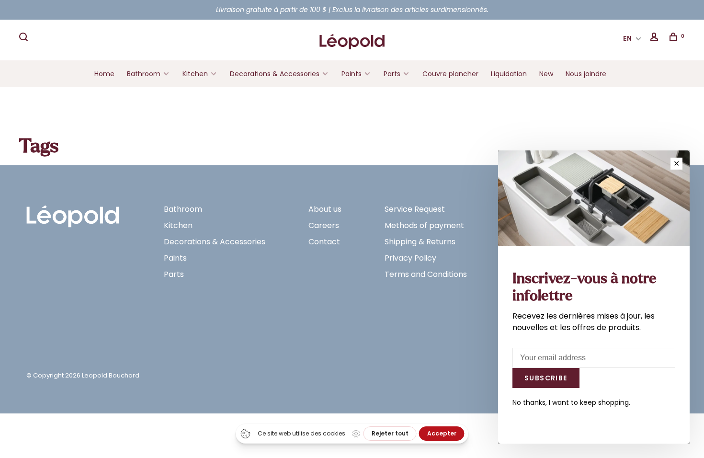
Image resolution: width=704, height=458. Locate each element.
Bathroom (143, 74)
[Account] (655, 38)
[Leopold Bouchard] (72, 212)
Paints (351, 74)
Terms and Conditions (426, 274)
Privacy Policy (410, 257)
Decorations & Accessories (274, 74)
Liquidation (509, 74)
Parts (392, 74)
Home (104, 74)
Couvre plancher (450, 74)
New (546, 74)
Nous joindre (586, 74)
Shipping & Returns (420, 241)
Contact (324, 241)
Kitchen (195, 74)
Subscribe (546, 378)
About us (324, 209)
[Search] (25, 38)
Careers (323, 225)
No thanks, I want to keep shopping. (571, 402)
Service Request (415, 209)
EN (628, 38)
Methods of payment (424, 225)
